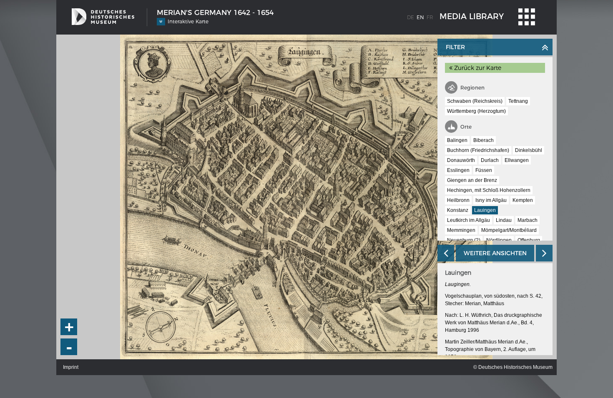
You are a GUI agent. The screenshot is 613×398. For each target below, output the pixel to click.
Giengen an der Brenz (472, 180)
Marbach (528, 220)
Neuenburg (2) (463, 240)
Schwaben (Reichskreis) (474, 101)
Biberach (483, 140)
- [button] (69, 347)
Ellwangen (517, 160)
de (410, 17)
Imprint (70, 367)
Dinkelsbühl (528, 150)
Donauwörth (461, 160)
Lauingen (485, 210)
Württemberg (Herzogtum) (476, 111)
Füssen (483, 170)
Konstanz (457, 210)
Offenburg (529, 240)
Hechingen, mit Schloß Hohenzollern (488, 190)
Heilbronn (458, 200)
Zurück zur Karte (476, 68)
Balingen (457, 140)
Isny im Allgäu (491, 200)
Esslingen (458, 170)
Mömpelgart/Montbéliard (509, 230)
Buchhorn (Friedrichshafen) (478, 150)
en (420, 17)
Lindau (504, 220)
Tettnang (518, 101)
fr (430, 17)
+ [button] (69, 326)
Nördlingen (499, 240)
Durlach (490, 160)
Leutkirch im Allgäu (468, 220)
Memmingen (461, 230)
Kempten (523, 200)
